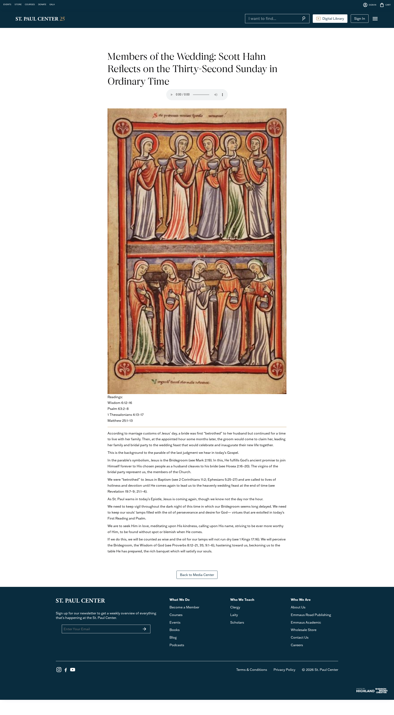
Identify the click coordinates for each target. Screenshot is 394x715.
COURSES (30, 4)
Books (175, 630)
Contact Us (299, 637)
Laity (234, 615)
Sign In (359, 18)
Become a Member (184, 607)
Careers (297, 645)
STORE (18, 4)
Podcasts (177, 645)
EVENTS (7, 4)
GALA (52, 4)
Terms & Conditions (251, 670)
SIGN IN (369, 4)
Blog (173, 637)
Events (175, 622)
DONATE (42, 4)
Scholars (237, 622)
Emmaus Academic (306, 622)
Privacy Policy (284, 670)
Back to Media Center (197, 575)
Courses (176, 615)
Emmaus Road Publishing (311, 615)
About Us (298, 607)
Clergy (235, 607)
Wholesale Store (303, 630)
